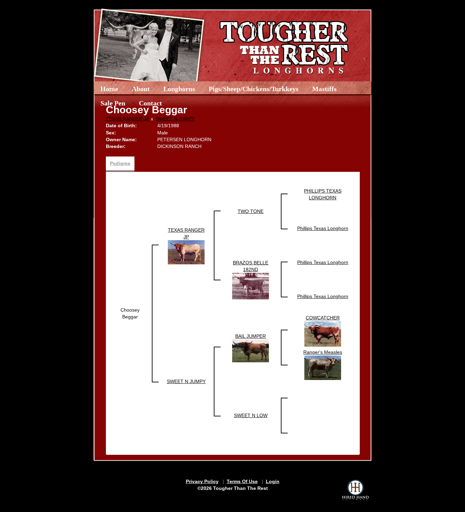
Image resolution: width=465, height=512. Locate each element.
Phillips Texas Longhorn (322, 228)
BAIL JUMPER (250, 336)
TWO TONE (250, 211)
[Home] (247, 45)
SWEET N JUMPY (175, 118)
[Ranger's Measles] (322, 367)
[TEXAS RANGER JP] (186, 251)
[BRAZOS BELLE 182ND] (250, 285)
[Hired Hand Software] (355, 490)
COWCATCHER (323, 317)
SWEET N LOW (251, 415)
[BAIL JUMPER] (250, 350)
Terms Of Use (242, 481)
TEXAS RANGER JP (127, 118)
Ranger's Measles (322, 352)
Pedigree (120, 163)
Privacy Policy (202, 481)
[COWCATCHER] (322, 333)
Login (272, 481)
